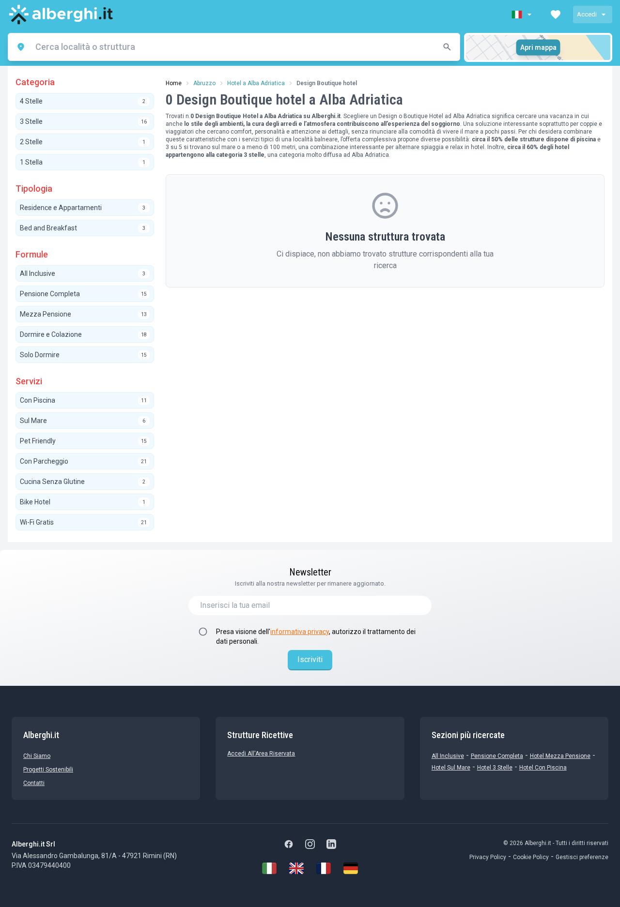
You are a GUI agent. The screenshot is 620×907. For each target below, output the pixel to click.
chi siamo (36, 756)
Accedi (587, 14)
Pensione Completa (497, 756)
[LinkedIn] (331, 844)
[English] (296, 868)
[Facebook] (289, 844)
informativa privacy (299, 631)
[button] (522, 14)
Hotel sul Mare (451, 767)
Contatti (34, 783)
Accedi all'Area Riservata (261, 753)
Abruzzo (204, 83)
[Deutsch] (350, 868)
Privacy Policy (487, 857)
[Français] (323, 868)
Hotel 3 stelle (494, 767)
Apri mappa (538, 47)
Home (174, 83)
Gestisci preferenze (582, 857)
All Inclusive (448, 756)
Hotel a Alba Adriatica (256, 83)
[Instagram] (310, 844)
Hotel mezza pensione (560, 756)
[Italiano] (269, 868)
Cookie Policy (531, 857)
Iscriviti (310, 659)
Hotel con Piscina (543, 767)
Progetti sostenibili (48, 769)
